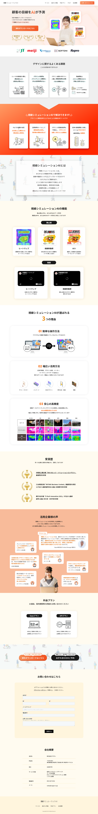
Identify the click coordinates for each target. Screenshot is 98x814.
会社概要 (75, 3)
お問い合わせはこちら (87, 3)
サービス (47, 3)
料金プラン (62, 3)
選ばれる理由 (54, 3)
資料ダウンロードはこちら (25, 28)
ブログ (69, 3)
